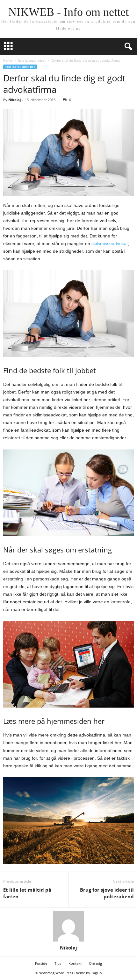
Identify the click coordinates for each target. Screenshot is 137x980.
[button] (127, 47)
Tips (57, 963)
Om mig (95, 963)
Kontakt (75, 963)
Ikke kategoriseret (32, 60)
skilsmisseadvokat (109, 243)
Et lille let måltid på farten (27, 893)
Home (7, 60)
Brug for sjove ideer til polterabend (107, 893)
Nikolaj (14, 99)
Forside (41, 963)
